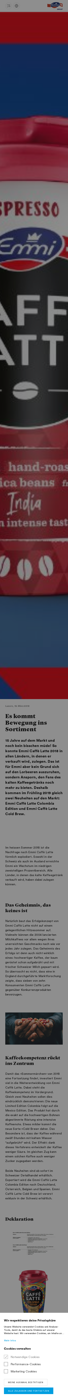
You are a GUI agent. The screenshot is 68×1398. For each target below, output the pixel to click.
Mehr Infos (10, 1340)
